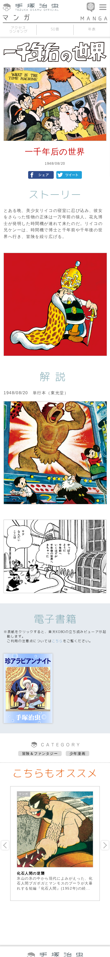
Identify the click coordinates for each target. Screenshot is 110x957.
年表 (91, 29)
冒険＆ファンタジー (40, 753)
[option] (55, 841)
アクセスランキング (18, 29)
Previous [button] (5, 845)
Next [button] (105, 845)
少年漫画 (77, 753)
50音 (55, 29)
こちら (57, 641)
